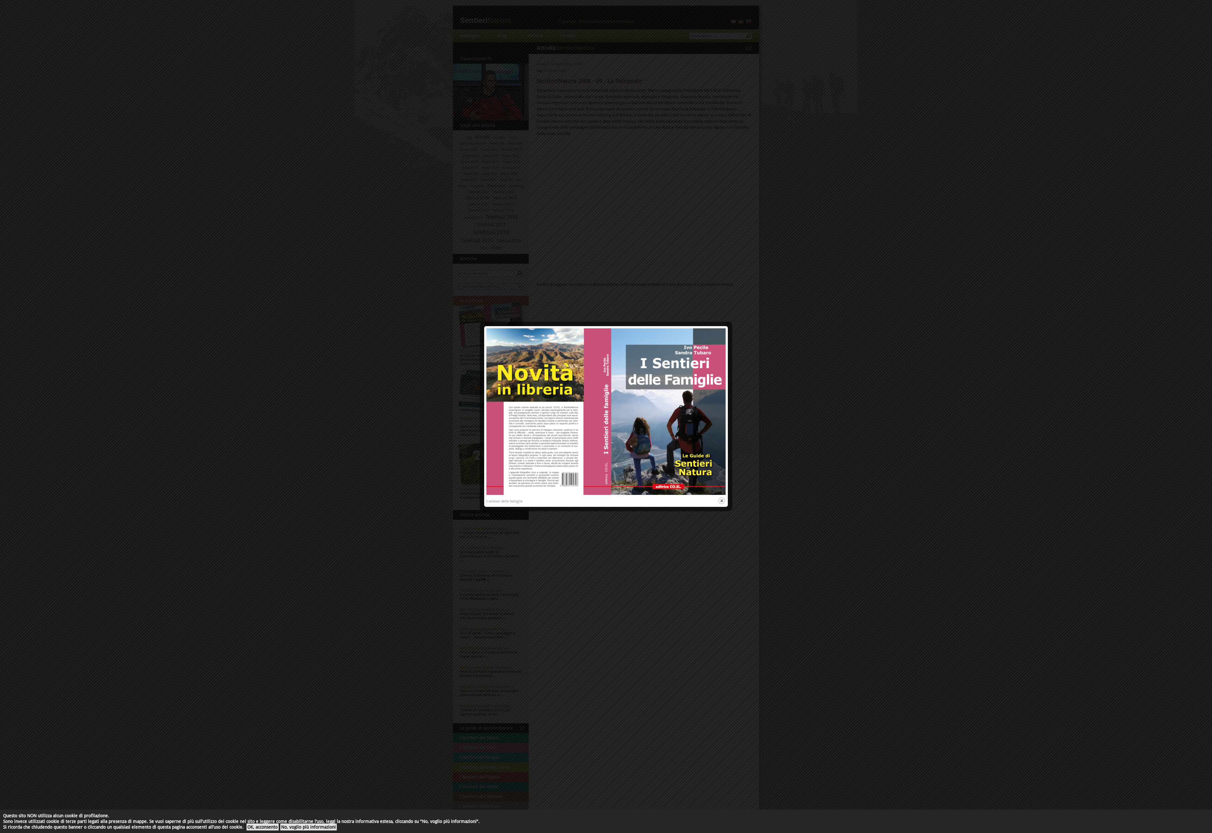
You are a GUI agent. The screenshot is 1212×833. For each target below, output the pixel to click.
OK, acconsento (262, 827)
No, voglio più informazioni (308, 827)
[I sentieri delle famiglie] (606, 494)
